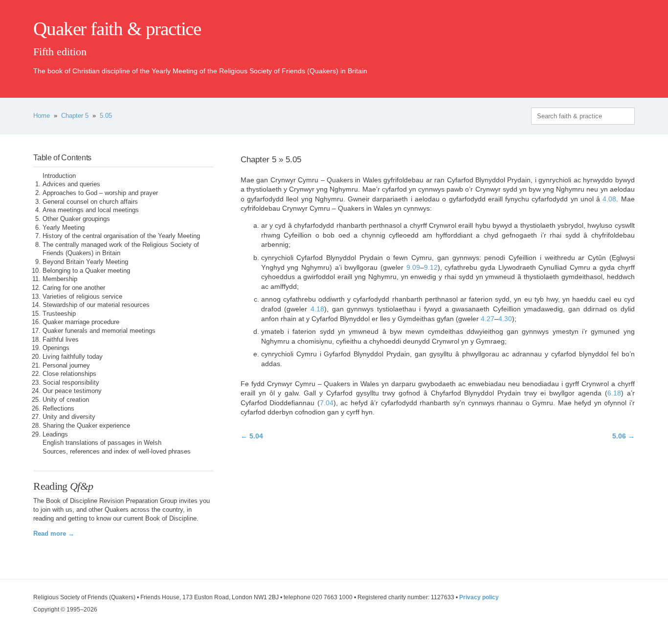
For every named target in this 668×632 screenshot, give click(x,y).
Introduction (59, 176)
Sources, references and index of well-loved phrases (117, 451)
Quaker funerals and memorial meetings (99, 330)
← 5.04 (252, 436)
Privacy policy (479, 597)
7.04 (327, 403)
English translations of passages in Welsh (102, 442)
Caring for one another (74, 287)
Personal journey (66, 365)
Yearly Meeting (64, 227)
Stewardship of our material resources (96, 305)
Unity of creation (66, 399)
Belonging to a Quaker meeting (86, 270)
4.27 (487, 319)
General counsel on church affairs (90, 201)
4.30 (505, 319)
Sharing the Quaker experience (86, 425)
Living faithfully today (73, 356)
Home (41, 115)
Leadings (55, 434)
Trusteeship (59, 313)
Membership (60, 279)
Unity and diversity (69, 417)
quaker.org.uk (605, 45)
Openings (56, 348)
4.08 (609, 199)
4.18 (317, 309)
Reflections (58, 408)
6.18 (614, 393)
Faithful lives (61, 339)
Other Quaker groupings (76, 219)
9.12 (431, 267)
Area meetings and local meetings (91, 210)
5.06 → (623, 436)
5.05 (106, 115)
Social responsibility (71, 382)
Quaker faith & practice (117, 29)
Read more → (53, 533)
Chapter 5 (75, 115)
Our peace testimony (72, 391)
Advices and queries (71, 184)
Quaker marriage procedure (81, 322)
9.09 (413, 267)
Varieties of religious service (82, 296)
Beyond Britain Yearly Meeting (85, 262)
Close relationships (69, 373)
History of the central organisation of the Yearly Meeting (121, 236)
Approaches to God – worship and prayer (100, 193)
